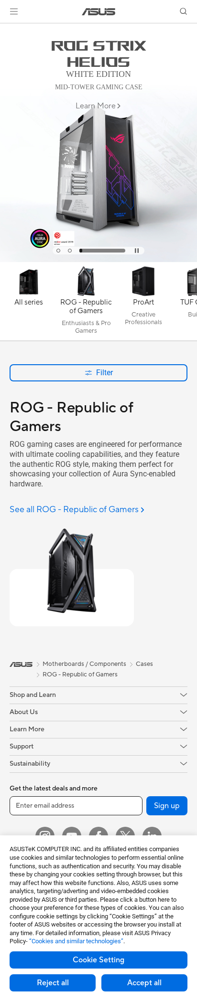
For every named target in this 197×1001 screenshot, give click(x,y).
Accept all (144, 983)
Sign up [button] (167, 806)
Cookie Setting (98, 960)
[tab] (58, 250)
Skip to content (6, 29)
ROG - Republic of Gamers (80, 674)
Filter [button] (104, 372)
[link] (99, 11)
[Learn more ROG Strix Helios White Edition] (98, 259)
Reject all (53, 983)
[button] (14, 11)
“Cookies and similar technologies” (76, 941)
